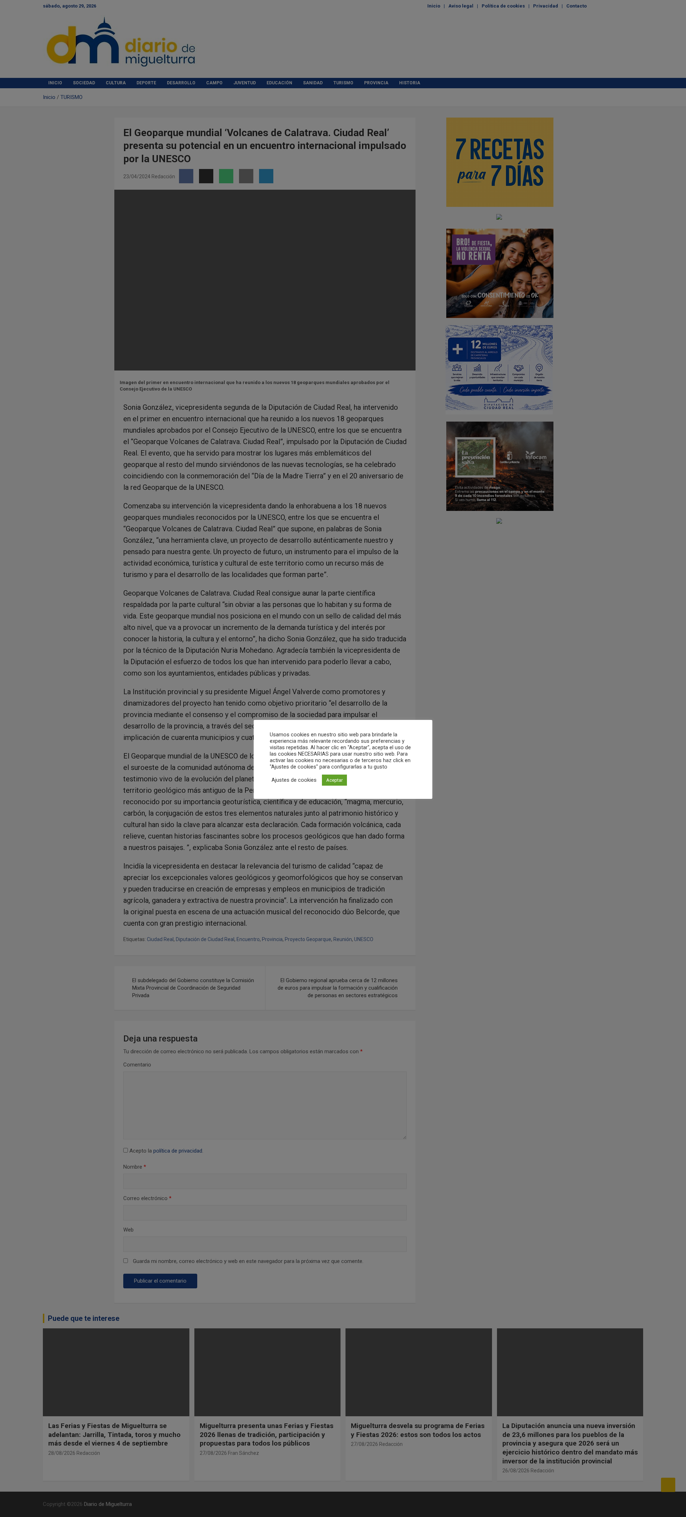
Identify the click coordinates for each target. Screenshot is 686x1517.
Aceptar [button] (334, 780)
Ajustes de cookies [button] (294, 780)
